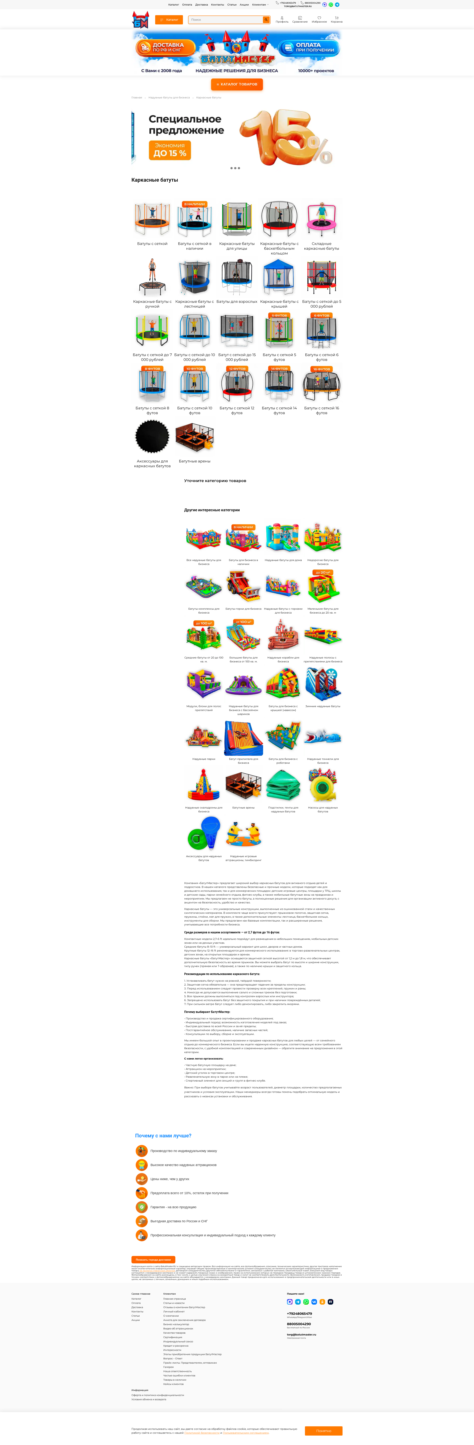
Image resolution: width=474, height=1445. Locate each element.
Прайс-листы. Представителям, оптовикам (190, 1362)
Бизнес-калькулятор (176, 1324)
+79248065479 (288, 2)
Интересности (172, 1350)
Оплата (187, 4)
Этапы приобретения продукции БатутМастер (192, 1354)
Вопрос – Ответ (172, 1358)
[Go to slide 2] (235, 168)
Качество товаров (174, 1332)
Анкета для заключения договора (184, 1320)
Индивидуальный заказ (178, 1341)
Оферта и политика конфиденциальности (157, 1395)
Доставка (201, 4)
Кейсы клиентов (173, 1384)
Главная (136, 97)
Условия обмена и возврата (148, 1399)
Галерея (168, 1367)
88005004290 (313, 2)
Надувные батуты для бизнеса (169, 97)
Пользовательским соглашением (246, 1432)
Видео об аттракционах (178, 1328)
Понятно (323, 1431)
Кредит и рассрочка (175, 1345)
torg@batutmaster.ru (298, 6)
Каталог (173, 4)
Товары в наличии (174, 1379)
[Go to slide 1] (231, 168)
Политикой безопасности (202, 1432)
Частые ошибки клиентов (179, 1375)
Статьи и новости (174, 1303)
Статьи (232, 4)
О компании (171, 1315)
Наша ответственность (177, 1371)
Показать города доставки (153, 1259)
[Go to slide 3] (239, 168)
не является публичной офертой (157, 1270)
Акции (244, 4)
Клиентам (259, 4)
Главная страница (174, 1298)
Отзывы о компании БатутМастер (184, 1307)
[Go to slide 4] (242, 168)
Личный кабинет (174, 1311)
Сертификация (172, 1337)
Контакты (217, 4)
